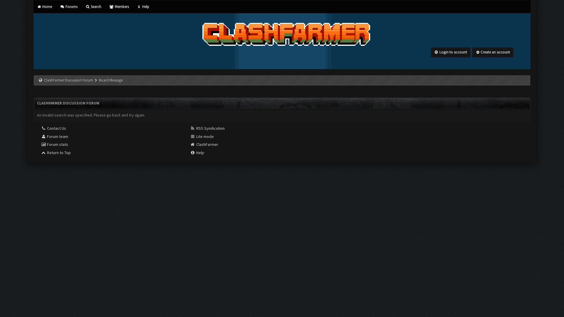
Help (145, 6)
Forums (71, 6)
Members (121, 6)
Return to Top (58, 152)
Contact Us (56, 128)
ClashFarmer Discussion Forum (68, 80)
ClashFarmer (206, 144)
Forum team (57, 136)
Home (46, 6)
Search (95, 6)
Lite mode (204, 136)
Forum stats (57, 144)
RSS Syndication (210, 128)
